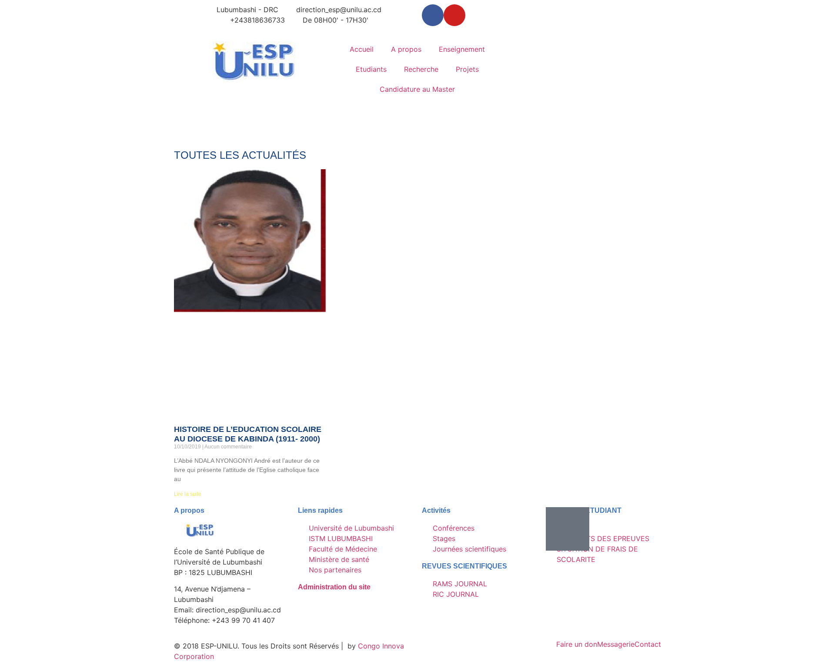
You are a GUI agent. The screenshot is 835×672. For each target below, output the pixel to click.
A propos (406, 49)
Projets (467, 69)
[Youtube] (454, 15)
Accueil (362, 49)
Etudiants (371, 69)
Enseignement (462, 49)
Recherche (421, 69)
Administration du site (334, 587)
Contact (648, 644)
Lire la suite (187, 494)
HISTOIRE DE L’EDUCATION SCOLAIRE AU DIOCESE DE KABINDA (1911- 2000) (247, 434)
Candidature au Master (417, 89)
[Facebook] (433, 15)
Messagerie (616, 644)
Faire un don (576, 644)
